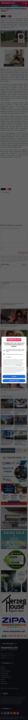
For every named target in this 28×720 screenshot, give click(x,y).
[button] (14, 357)
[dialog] (14, 360)
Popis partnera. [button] (19, 365)
